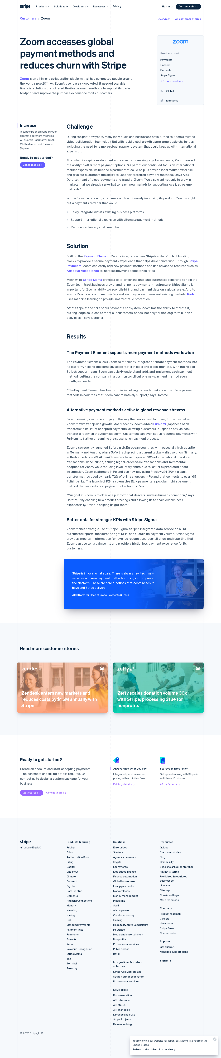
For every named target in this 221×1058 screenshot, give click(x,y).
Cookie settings (169, 895)
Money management (125, 895)
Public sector (121, 949)
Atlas (70, 852)
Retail (116, 953)
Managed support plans (174, 951)
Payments (73, 934)
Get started (30, 792)
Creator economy (123, 915)
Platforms (119, 900)
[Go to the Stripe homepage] (24, 842)
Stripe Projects (122, 1019)
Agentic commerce (124, 857)
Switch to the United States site (153, 1049)
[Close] (214, 1040)
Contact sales (187, 6)
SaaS (116, 905)
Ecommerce (120, 866)
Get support (167, 947)
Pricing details (122, 784)
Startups (118, 852)
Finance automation (125, 876)
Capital (71, 866)
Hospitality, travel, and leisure (130, 924)
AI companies (121, 910)
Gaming (117, 920)
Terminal (72, 963)
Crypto (71, 886)
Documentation (122, 995)
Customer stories (170, 852)
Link (69, 920)
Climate (71, 876)
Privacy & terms (169, 871)
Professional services (126, 944)
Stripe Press (167, 928)
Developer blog (122, 1024)
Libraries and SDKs (124, 1014)
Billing (70, 862)
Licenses (165, 885)
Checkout (72, 871)
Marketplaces (121, 891)
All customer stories (188, 19)
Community (167, 862)
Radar (191, 294)
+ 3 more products (171, 81)
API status (119, 1005)
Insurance (119, 929)
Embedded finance (124, 871)
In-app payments (123, 886)
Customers (28, 18)
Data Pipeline (74, 891)
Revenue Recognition (79, 949)
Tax (69, 958)
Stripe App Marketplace (127, 971)
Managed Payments (78, 924)
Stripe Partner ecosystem (128, 976)
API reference (169, 784)
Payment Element (97, 256)
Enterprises (120, 847)
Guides (164, 847)
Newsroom (166, 923)
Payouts (71, 939)
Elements (72, 895)
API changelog (121, 1009)
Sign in (165, 6)
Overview (164, 19)
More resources (169, 900)
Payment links (75, 929)
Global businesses (124, 881)
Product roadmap (170, 913)
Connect (72, 881)
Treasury (72, 968)
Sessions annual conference (177, 866)
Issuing (71, 915)
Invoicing (72, 910)
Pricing (117, 6)
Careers (164, 918)
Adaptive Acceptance (83, 271)
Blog (162, 857)
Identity (71, 905)
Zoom (24, 78)
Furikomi (159, 424)
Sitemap (165, 890)
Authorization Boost (79, 857)
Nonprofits (119, 939)
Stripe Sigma (92, 280)
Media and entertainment (128, 934)
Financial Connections (80, 900)
